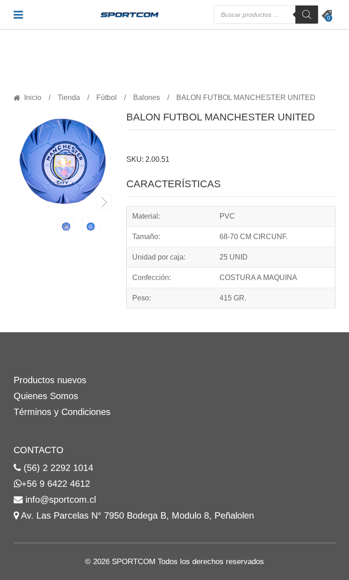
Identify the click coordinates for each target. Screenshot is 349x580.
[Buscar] (306, 14)
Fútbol (106, 97)
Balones (146, 97)
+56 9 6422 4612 (55, 483)
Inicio (32, 97)
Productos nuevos (50, 380)
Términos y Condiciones (62, 411)
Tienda (69, 97)
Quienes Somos (46, 395)
